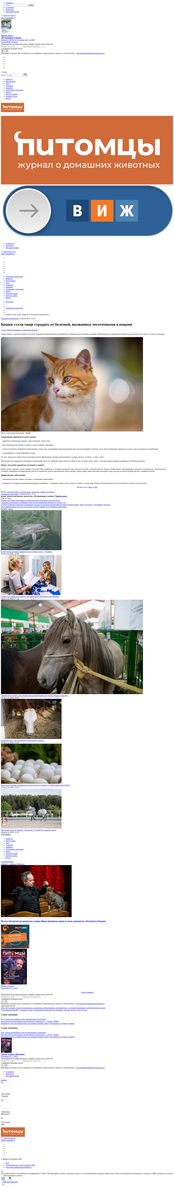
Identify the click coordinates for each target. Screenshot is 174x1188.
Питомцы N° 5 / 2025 (9, 988)
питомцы (50, 492)
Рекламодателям (12, 12)
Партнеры (10, 10)
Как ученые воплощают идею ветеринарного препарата (23, 1019)
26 (7, 51)
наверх (4, 1080)
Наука (8, 92)
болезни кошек (13, 492)
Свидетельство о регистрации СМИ (20, 1165)
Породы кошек (12, 94)
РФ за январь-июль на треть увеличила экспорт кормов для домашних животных (34, 507)
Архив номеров (87, 992)
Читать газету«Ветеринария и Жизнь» (11, 37)
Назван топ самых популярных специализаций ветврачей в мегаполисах (30, 500)
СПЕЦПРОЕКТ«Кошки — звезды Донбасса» (13, 863)
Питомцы (9, 302)
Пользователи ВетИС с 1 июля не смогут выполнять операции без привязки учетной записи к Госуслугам (44, 1010)
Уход (7, 84)
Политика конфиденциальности (19, 1167)
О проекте (10, 7)
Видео (8, 98)
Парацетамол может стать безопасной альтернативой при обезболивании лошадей (34, 696)
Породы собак (11, 96)
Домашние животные (14, 276)
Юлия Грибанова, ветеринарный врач (22, 330)
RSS (7, 1163)
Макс (90, 487)
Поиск (8, 298)
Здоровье (9, 86)
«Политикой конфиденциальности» (90, 53)
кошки (43, 492)
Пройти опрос (61, 496)
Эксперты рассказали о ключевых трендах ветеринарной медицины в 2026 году (33, 503)
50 (3, 51)
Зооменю (9, 88)
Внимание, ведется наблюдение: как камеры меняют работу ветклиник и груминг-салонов (37, 1023)
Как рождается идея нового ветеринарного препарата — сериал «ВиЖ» (30, 1021)
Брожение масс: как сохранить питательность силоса (22, 740)
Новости (9, 79)
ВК (96, 487)
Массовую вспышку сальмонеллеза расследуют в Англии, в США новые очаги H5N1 (35, 785)
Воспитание (11, 81)
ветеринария (25, 492)
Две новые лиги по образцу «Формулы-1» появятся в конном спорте (28, 830)
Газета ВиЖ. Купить (9, 42)
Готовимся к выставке (15, 90)
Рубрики (10, 3)
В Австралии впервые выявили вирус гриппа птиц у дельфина (26, 552)
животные (35, 492)
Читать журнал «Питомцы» (13, 1054)
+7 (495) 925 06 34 (8, 252)
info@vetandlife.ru (8, 18)
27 (6, 1001)
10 (6, 1065)
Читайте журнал (7, 986)
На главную (6, 834)
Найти (31, 5)
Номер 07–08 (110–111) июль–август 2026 (18, 40)
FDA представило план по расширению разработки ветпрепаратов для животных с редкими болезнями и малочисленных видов (53, 1008)
